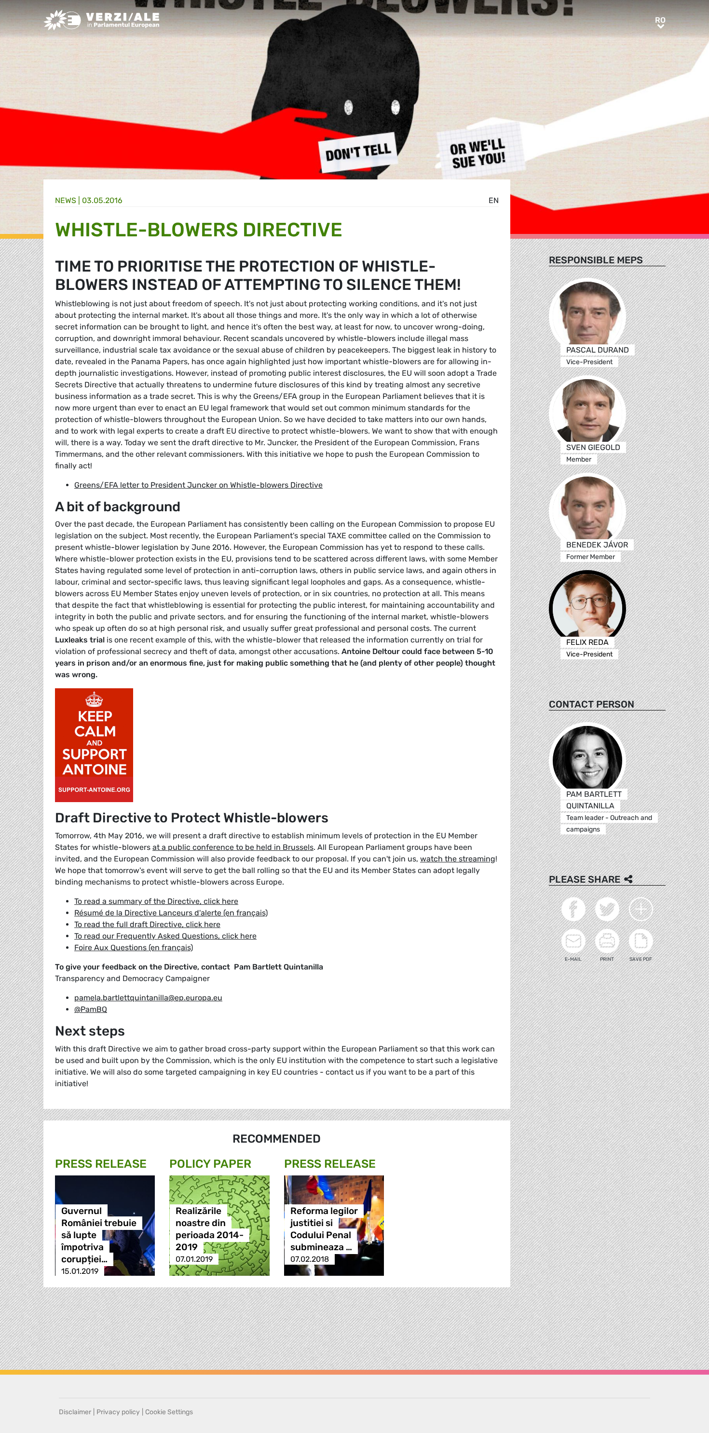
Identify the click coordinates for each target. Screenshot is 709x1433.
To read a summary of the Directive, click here (156, 901)
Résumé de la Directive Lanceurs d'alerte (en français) (171, 912)
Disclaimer (75, 1412)
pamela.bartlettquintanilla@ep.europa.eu (148, 997)
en (494, 200)
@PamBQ (90, 1009)
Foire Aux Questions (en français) (133, 947)
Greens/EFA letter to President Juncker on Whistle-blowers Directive (198, 485)
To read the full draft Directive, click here (147, 924)
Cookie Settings (169, 1412)
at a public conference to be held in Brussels (233, 847)
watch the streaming (457, 858)
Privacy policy (118, 1412)
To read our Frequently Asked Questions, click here (165, 936)
